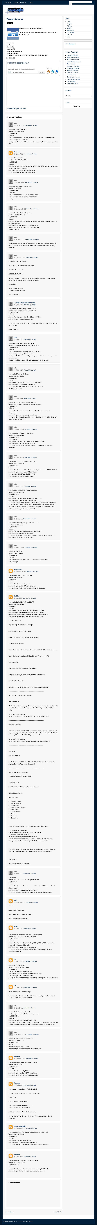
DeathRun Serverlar (73, 66)
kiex (15, 959)
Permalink (28, 125)
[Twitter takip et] (53, 73)
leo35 (15, 900)
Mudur (16, 926)
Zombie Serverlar (72, 55)
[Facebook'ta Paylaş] (14, 58)
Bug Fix (69, 34)
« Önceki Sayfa (9, 1212)
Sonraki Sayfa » (58, 1212)
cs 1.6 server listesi (21, 1221)
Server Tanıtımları (20, 2)
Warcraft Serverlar (15, 19)
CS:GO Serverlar (72, 83)
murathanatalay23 (19, 1126)
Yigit (15, 337)
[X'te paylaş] (12, 58)
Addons (69, 26)
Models (69, 28)
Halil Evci (17, 596)
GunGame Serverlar (73, 68)
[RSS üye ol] (49, 73)
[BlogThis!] (10, 58)
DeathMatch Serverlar (74, 62)
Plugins (69, 24)
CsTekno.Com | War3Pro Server (24, 302)
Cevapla (34, 125)
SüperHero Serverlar (73, 79)
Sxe (68, 37)
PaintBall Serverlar (72, 72)
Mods (68, 21)
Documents (70, 32)
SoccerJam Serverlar (73, 77)
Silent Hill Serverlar (73, 57)
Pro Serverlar (71, 64)
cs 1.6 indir (30, 1221)
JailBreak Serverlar (73, 59)
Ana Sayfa (8, 2)
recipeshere (18, 569)
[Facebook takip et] (57, 73)
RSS (31, 2)
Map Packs (70, 30)
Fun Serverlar (71, 81)
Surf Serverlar (71, 75)
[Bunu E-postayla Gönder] (7, 58)
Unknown (17, 152)
